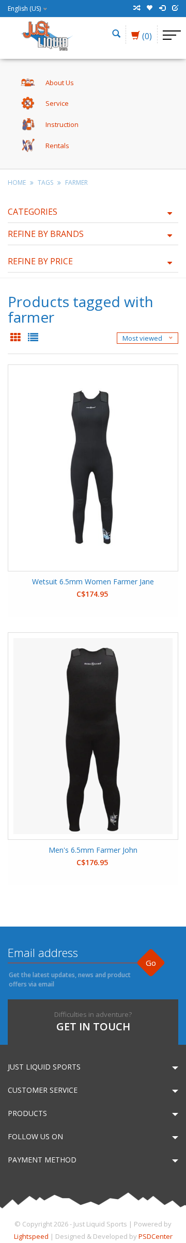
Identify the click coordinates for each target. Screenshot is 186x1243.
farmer (76, 182)
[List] (33, 338)
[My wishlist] (149, 8)
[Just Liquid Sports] (46, 34)
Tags (45, 182)
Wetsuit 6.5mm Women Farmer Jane (93, 581)
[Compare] (136, 8)
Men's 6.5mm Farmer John (93, 850)
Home (17, 182)
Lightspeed (31, 1236)
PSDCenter (155, 1236)
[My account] (162, 8)
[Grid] (16, 338)
